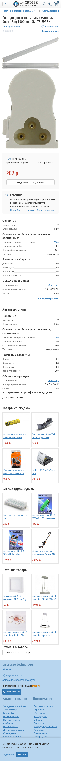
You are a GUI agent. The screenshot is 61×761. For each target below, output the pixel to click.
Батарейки (8, 713)
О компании (40, 733)
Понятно (22, 754)
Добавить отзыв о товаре (18, 652)
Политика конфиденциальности (45, 724)
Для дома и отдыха (13, 729)
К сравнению (13, 26)
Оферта (38, 719)
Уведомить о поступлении (30, 182)
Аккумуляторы (10, 709)
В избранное (52, 26)
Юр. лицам (40, 713)
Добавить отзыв (50, 30)
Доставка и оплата (44, 706)
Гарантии (39, 709)
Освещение (9, 733)
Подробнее (8, 754)
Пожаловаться (13, 692)
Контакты (39, 729)
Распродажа (40, 716)
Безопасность (10, 726)
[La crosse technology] (25, 4)
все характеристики (48, 298)
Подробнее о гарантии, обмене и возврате (33, 210)
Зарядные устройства (14, 706)
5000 (56, 242)
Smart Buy (53, 284)
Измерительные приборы (11, 721)
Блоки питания (11, 716)
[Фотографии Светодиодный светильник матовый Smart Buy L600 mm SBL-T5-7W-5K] (30, 50)
